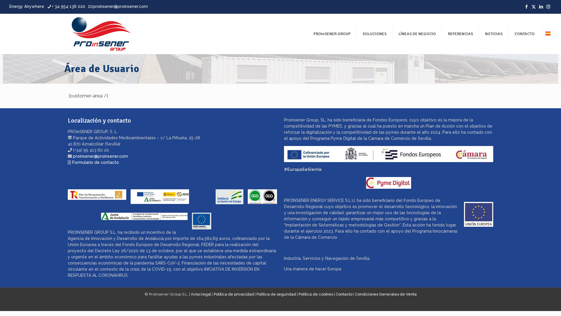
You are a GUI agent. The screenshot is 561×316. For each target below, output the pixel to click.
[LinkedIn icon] (541, 6)
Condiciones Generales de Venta (386, 294)
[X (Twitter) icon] (533, 6)
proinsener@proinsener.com (120, 6)
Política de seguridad (276, 294)
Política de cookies (316, 294)
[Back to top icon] (533, 304)
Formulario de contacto (95, 162)
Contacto (344, 294)
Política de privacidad (234, 294)
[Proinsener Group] (72, 34)
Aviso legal (201, 294)
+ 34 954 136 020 (68, 6)
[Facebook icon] (526, 6)
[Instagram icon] (548, 6)
